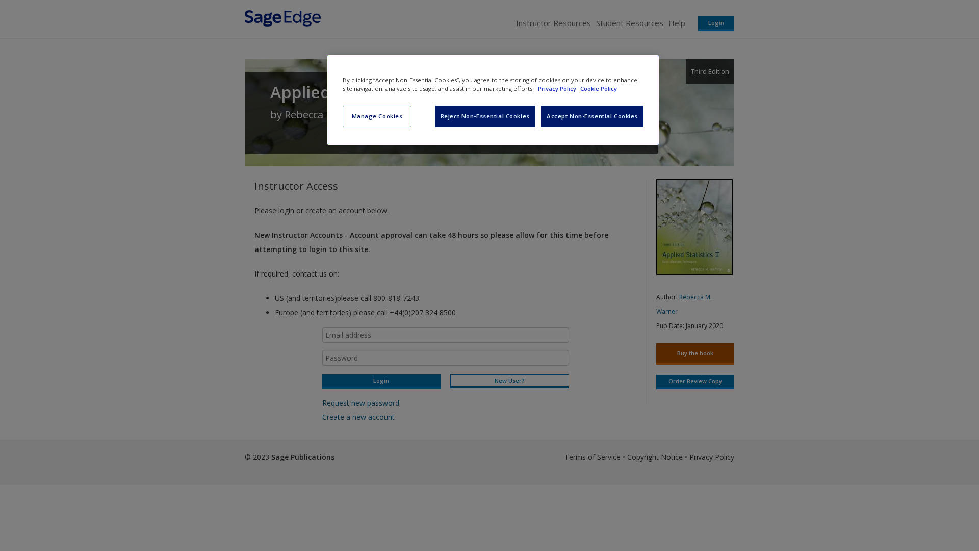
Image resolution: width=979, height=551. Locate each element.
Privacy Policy (558, 88)
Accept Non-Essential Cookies (592, 116)
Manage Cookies (377, 116)
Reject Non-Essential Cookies (485, 116)
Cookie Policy (598, 88)
